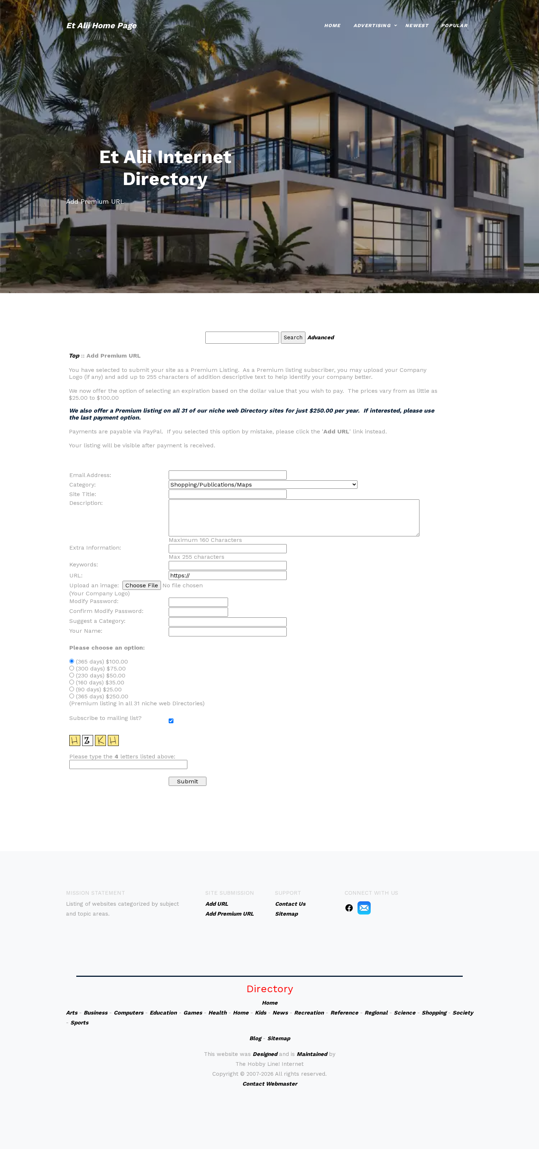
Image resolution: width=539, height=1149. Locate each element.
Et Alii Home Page (101, 25)
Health (217, 1012)
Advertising (371, 25)
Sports (79, 1022)
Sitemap (278, 1038)
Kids (260, 1012)
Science (404, 1012)
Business (95, 1012)
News (280, 1012)
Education (163, 1012)
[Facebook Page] (349, 907)
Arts (71, 1012)
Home (332, 25)
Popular (454, 25)
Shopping (434, 1012)
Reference (344, 1012)
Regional (376, 1012)
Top (74, 355)
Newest (416, 25)
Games (192, 1012)
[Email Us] (364, 907)
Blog (255, 1038)
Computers (128, 1012)
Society (462, 1012)
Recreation (309, 1012)
